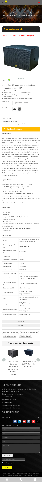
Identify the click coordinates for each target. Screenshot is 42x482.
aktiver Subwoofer (9, 336)
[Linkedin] (19, 421)
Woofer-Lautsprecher (10, 332)
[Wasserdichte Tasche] (15, 109)
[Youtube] (24, 421)
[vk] (33, 421)
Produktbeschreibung (13, 129)
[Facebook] (15, 421)
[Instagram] (28, 421)
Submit (7, 467)
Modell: (5, 119)
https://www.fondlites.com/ (11, 408)
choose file (7, 455)
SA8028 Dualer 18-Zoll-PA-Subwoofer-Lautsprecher (29, 364)
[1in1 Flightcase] (19, 109)
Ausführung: (7, 124)
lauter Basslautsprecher (29, 332)
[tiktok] (38, 421)
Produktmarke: (8, 121)
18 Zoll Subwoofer (25, 336)
